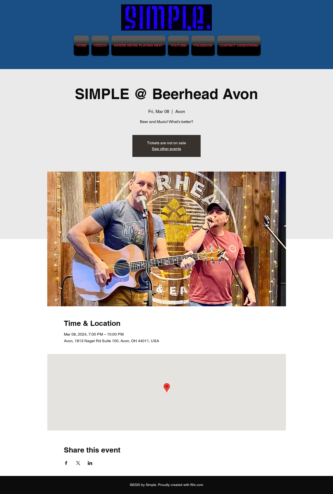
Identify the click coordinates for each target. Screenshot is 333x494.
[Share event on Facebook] (66, 463)
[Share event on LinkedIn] (90, 463)
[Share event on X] (78, 463)
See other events (166, 148)
